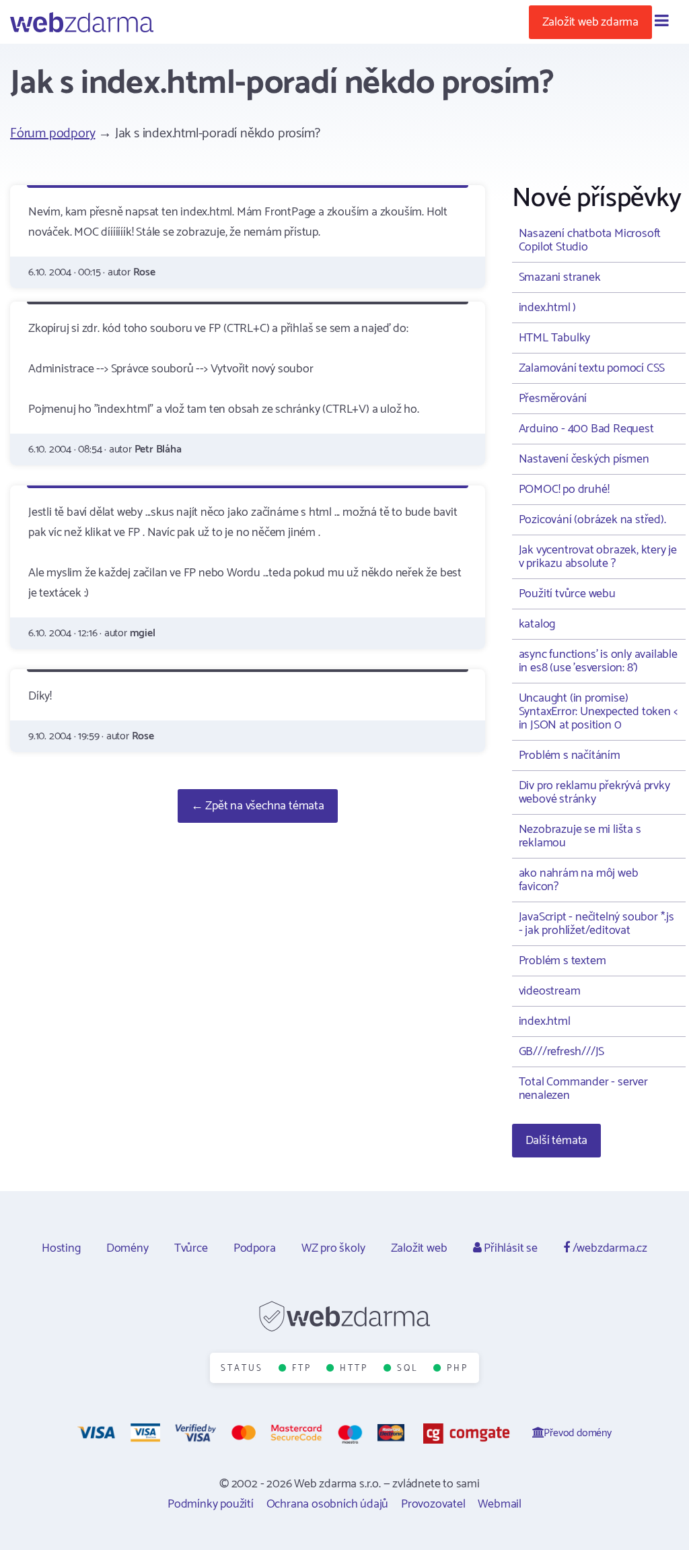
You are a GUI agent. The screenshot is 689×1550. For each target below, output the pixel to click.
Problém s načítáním (569, 755)
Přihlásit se (509, 1248)
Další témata (556, 1141)
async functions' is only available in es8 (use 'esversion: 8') (598, 661)
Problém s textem (562, 961)
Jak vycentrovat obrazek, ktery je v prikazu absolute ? (598, 557)
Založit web (419, 1248)
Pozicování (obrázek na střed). (592, 520)
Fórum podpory (52, 134)
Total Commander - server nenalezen (583, 1089)
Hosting (61, 1248)
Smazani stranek (560, 277)
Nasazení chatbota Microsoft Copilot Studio (590, 240)
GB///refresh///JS (562, 1052)
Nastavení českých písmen (584, 459)
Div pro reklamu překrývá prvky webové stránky (594, 792)
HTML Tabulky (555, 338)
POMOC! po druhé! (564, 489)
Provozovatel (433, 1504)
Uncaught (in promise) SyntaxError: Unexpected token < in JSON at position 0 (598, 711)
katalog (537, 624)
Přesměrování (553, 399)
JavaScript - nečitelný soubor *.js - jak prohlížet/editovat (596, 924)
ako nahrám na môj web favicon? (579, 880)
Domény (127, 1248)
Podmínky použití (211, 1504)
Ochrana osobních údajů (327, 1504)
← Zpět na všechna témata (257, 806)
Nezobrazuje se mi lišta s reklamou (580, 836)
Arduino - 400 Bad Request (586, 429)
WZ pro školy (333, 1248)
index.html (545, 1021)
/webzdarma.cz (608, 1248)
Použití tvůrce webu (567, 594)
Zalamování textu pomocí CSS (592, 368)
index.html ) (548, 308)
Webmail (499, 1504)
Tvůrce (191, 1248)
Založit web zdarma (590, 22)
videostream (550, 991)
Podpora (254, 1248)
